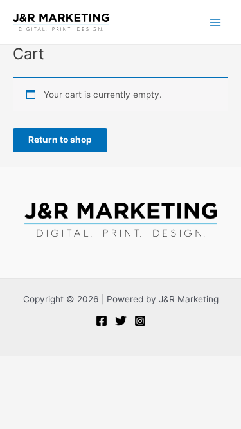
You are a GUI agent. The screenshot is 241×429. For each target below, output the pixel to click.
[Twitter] (121, 321)
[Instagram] (140, 321)
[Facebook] (101, 321)
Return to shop (60, 139)
